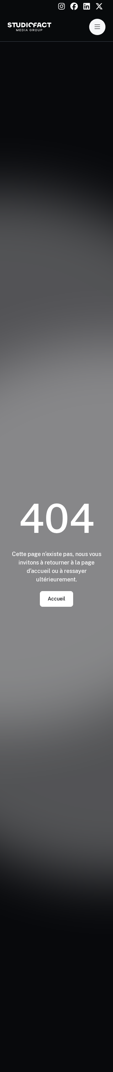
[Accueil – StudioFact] (29, 27)
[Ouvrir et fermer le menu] (97, 27)
